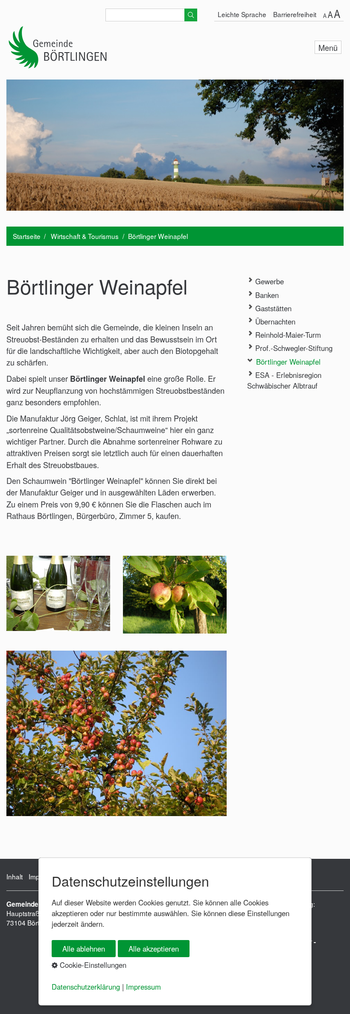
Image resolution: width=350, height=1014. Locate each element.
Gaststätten (272, 308)
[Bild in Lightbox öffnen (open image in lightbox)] (58, 593)
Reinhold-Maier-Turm (287, 335)
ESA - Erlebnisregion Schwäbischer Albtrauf (284, 380)
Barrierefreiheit (294, 14)
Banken (266, 295)
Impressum (143, 987)
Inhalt (14, 876)
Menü (328, 47)
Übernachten (274, 321)
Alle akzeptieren (153, 948)
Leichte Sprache (242, 14)
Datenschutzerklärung (86, 987)
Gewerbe (268, 281)
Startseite (27, 236)
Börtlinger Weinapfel (287, 362)
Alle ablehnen (83, 948)
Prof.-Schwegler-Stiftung (292, 348)
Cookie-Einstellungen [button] (92, 965)
